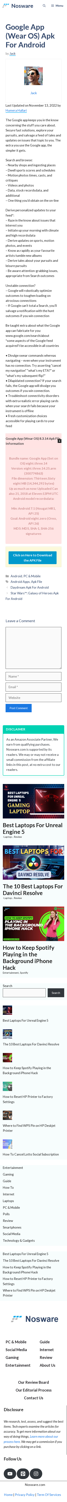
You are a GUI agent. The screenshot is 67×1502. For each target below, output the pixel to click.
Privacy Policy (25, 1495)
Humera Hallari (16, 110)
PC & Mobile (32, 576)
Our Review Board (33, 1382)
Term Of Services (49, 1495)
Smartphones (12, 1227)
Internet (8, 1194)
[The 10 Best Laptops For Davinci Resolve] (33, 877)
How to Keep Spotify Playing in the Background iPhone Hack (28, 957)
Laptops (8, 1201)
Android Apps (20, 582)
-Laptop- (8, 836)
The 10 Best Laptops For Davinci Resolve (33, 889)
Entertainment (11, 972)
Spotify (24, 972)
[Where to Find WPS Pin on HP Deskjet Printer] (7, 1117)
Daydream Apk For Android (30, 587)
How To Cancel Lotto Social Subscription (31, 1154)
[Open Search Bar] (44, 5)
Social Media (11, 1234)
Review (18, 836)
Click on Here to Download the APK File (32, 557)
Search (7, 986)
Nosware (22, 5)
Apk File (36, 582)
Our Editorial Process (34, 1390)
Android (16, 576)
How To (8, 1187)
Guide (7, 1181)
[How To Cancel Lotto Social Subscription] (7, 1146)
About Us (47, 1365)
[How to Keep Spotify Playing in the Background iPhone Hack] (33, 938)
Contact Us (33, 1398)
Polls (6, 1214)
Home (8, 1495)
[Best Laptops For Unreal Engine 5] (33, 816)
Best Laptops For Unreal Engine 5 (25, 1020)
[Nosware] (5, 5)
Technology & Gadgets (19, 1240)
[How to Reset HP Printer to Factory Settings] (7, 1088)
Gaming (8, 1174)
